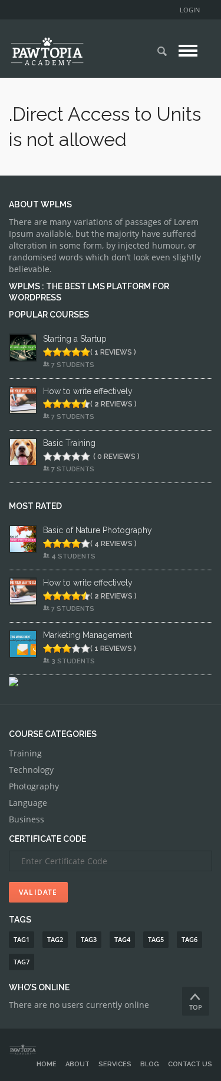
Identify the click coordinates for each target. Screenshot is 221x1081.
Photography (34, 786)
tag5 (156, 939)
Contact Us (190, 1064)
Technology (31, 769)
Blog (149, 1064)
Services (114, 1064)
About (77, 1064)
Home (47, 1064)
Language (28, 802)
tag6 (189, 939)
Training (25, 753)
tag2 (55, 939)
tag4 (122, 939)
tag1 (21, 939)
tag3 (89, 939)
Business (26, 819)
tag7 (21, 961)
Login (190, 9)
